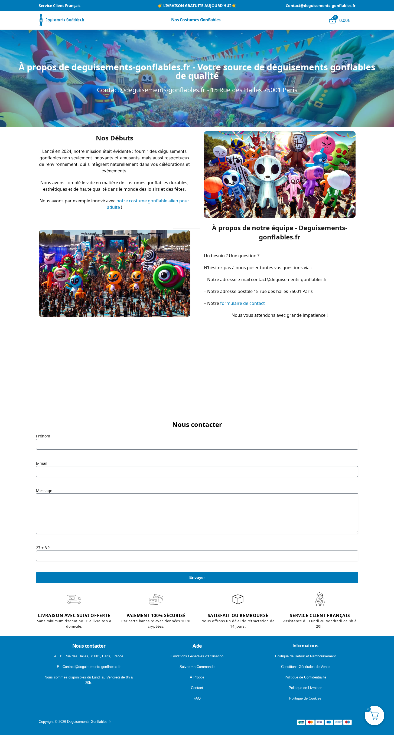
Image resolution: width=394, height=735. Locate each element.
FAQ (197, 698)
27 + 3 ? (43, 547)
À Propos (197, 677)
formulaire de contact (242, 303)
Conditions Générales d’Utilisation (197, 656)
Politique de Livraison (305, 688)
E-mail (41, 463)
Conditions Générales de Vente (305, 667)
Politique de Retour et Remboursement (305, 656)
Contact (197, 688)
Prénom (43, 436)
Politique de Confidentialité (305, 677)
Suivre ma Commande (197, 667)
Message (44, 490)
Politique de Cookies (305, 698)
